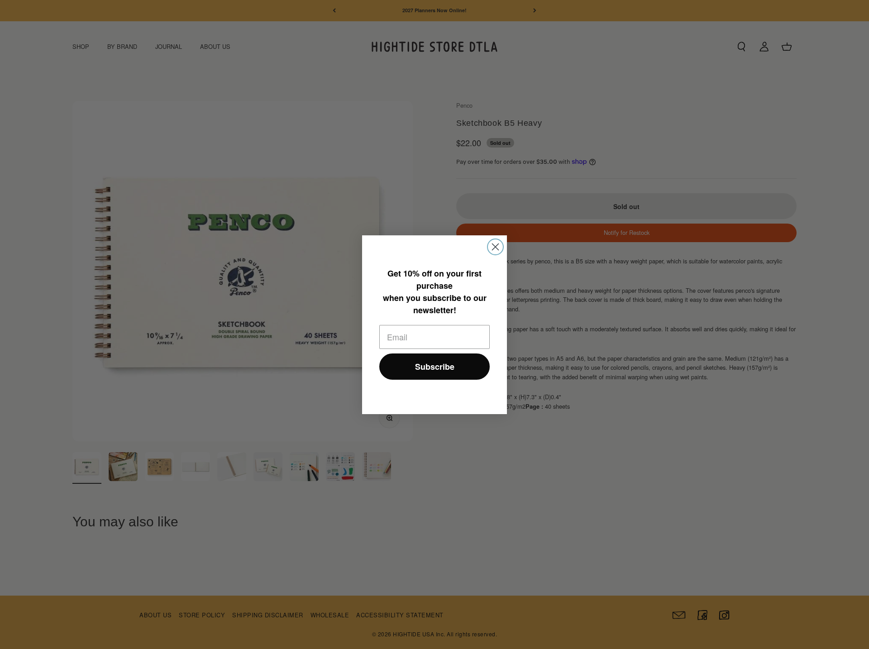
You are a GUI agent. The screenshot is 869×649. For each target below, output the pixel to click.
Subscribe (434, 366)
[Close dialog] (495, 247)
